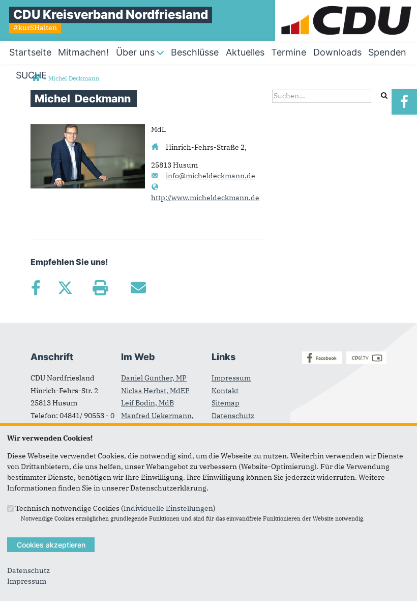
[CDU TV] (366, 361)
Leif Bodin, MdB (147, 402)
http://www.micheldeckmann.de (205, 197)
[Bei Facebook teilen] (36, 287)
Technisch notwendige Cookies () (115, 507)
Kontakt (225, 390)
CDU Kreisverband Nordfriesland (110, 14)
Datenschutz (233, 415)
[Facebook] (322, 361)
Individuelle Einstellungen (168, 507)
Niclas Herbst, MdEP (155, 390)
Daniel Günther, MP (154, 378)
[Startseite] (346, 5)
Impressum (231, 378)
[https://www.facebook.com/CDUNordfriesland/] (404, 102)
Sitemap (226, 402)
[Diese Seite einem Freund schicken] (138, 287)
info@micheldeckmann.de (210, 175)
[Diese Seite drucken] (100, 287)
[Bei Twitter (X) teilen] (65, 287)
